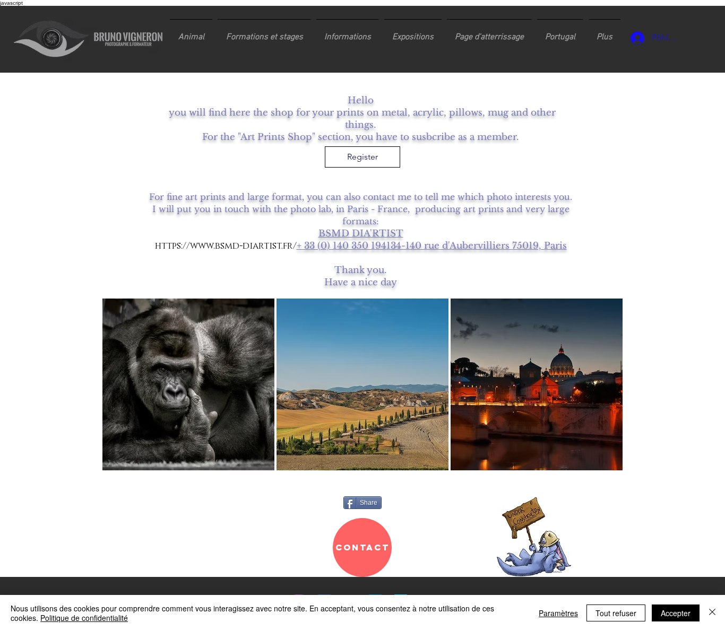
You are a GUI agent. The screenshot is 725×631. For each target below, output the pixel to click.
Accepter (676, 613)
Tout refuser (615, 613)
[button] (264, 32)
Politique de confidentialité (84, 617)
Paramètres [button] (558, 613)
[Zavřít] (712, 613)
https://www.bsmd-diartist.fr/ (226, 246)
